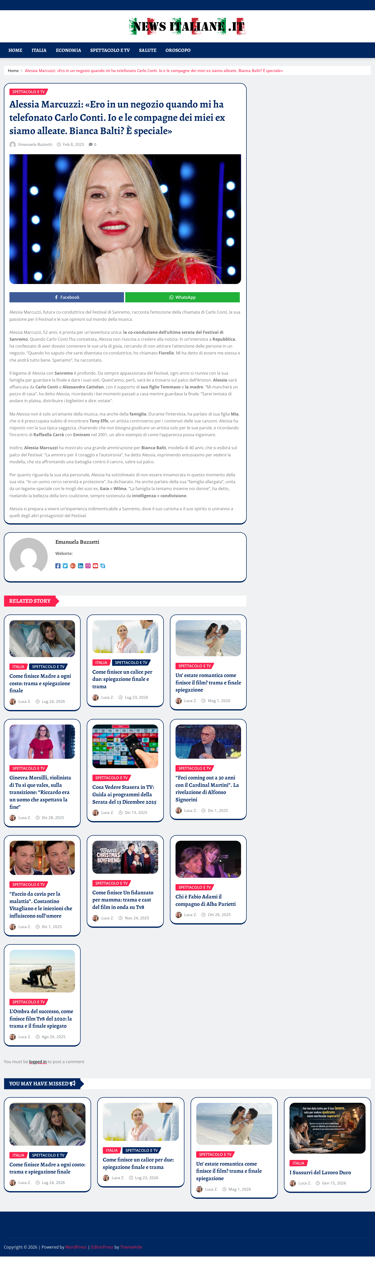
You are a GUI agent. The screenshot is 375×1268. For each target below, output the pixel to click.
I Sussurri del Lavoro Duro (320, 1172)
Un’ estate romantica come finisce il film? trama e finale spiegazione (208, 682)
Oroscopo (178, 50)
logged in (38, 1061)
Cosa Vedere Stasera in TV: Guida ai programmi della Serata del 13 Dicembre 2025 (124, 794)
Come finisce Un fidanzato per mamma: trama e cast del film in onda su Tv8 (122, 900)
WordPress (76, 1247)
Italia (39, 50)
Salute (147, 50)
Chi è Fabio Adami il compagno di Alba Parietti (206, 900)
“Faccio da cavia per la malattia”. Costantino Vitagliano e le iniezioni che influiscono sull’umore (40, 905)
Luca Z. (24, 701)
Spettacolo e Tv (110, 50)
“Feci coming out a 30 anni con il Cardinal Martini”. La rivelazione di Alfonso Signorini (207, 788)
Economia (68, 50)
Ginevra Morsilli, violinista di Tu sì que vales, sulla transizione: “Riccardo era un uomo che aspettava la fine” (40, 792)
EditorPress (102, 1247)
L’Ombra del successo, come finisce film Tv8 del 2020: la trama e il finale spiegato (41, 1019)
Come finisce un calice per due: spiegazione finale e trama (122, 679)
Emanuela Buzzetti (35, 144)
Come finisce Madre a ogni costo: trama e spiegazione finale (40, 683)
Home (15, 50)
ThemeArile (131, 1247)
